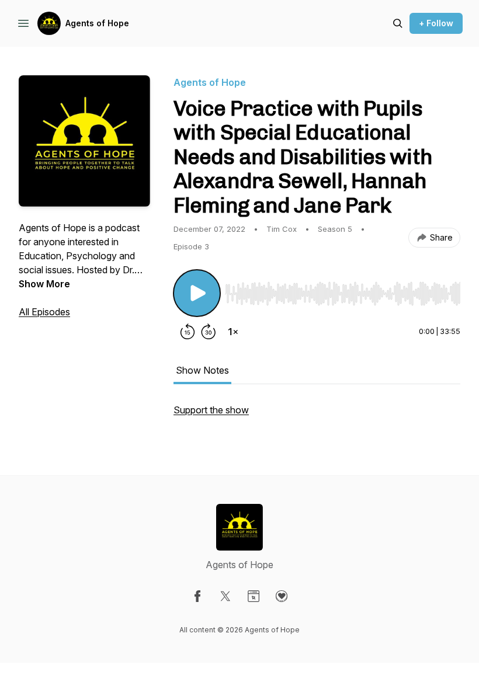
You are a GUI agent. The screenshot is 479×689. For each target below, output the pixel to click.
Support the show (211, 410)
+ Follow (436, 23)
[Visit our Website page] (253, 596)
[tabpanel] (316, 416)
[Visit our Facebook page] (197, 596)
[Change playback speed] (233, 331)
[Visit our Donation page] (281, 596)
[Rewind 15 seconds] (187, 331)
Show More (44, 284)
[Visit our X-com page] (225, 596)
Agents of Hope (97, 23)
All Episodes (44, 312)
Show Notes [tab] (202, 370)
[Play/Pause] (196, 293)
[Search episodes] (397, 23)
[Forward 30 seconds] (208, 331)
